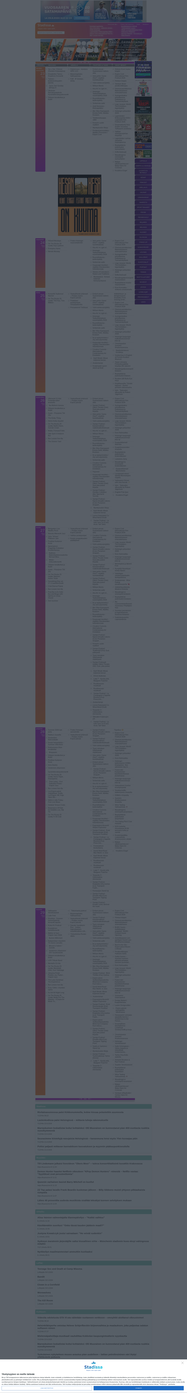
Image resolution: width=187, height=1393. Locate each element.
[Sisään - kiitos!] (183, 1363)
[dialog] (93, 1376)
